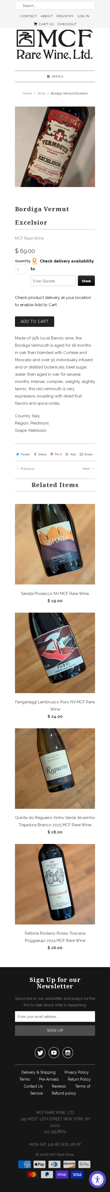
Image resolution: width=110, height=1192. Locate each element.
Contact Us (33, 1086)
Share (42, 454)
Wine (41, 93)
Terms (24, 1079)
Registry (65, 16)
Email (88, 454)
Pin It (58, 454)
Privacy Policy (77, 1072)
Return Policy (79, 1079)
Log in (83, 16)
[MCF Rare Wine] (55, 45)
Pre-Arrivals (49, 1079)
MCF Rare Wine (29, 238)
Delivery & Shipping (38, 1072)
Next (86, 469)
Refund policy (64, 1093)
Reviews (59, 1086)
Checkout (67, 24)
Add (73, 454)
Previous (27, 469)
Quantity (22, 261)
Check (86, 281)
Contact (29, 16)
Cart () (46, 24)
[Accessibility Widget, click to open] (97, 1179)
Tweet (25, 454)
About (47, 16)
